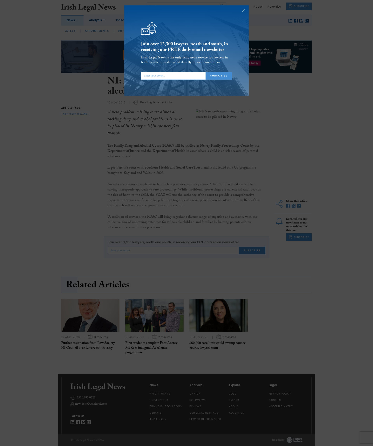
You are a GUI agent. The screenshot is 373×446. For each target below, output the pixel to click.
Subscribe (218, 75)
